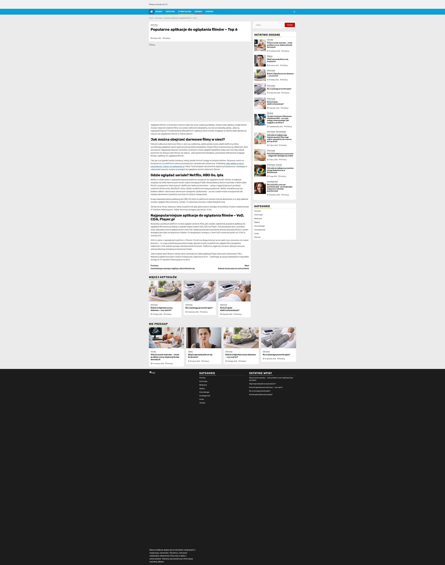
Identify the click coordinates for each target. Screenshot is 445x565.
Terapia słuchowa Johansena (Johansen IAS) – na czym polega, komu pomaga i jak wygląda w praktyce (279, 119)
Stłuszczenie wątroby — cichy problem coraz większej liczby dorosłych (279, 45)
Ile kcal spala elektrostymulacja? (229, 309)
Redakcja (167, 38)
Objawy (158, 12)
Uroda (256, 234)
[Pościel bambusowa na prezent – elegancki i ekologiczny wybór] (260, 155)
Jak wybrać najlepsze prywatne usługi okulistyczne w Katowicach (280, 170)
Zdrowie (198, 12)
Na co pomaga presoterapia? (199, 308)
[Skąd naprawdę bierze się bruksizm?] (260, 60)
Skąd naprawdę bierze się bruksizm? (262, 384)
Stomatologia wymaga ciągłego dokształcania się (173, 267)
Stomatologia (184, 12)
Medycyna (170, 12)
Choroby (209, 12)
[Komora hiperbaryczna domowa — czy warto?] (165, 291)
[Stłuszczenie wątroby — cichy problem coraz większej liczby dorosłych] (260, 45)
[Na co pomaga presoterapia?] (200, 291)
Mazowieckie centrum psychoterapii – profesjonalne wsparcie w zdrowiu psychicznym (279, 188)
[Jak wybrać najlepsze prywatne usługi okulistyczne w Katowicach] (260, 170)
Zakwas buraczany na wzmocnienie (233, 267)
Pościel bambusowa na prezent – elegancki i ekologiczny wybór (280, 155)
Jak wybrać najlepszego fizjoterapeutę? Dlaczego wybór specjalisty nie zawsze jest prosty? (279, 138)
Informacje (154, 25)
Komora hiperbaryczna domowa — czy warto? (162, 309)
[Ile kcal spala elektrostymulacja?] (234, 291)
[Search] (294, 11)
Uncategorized (272, 181)
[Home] (151, 11)
